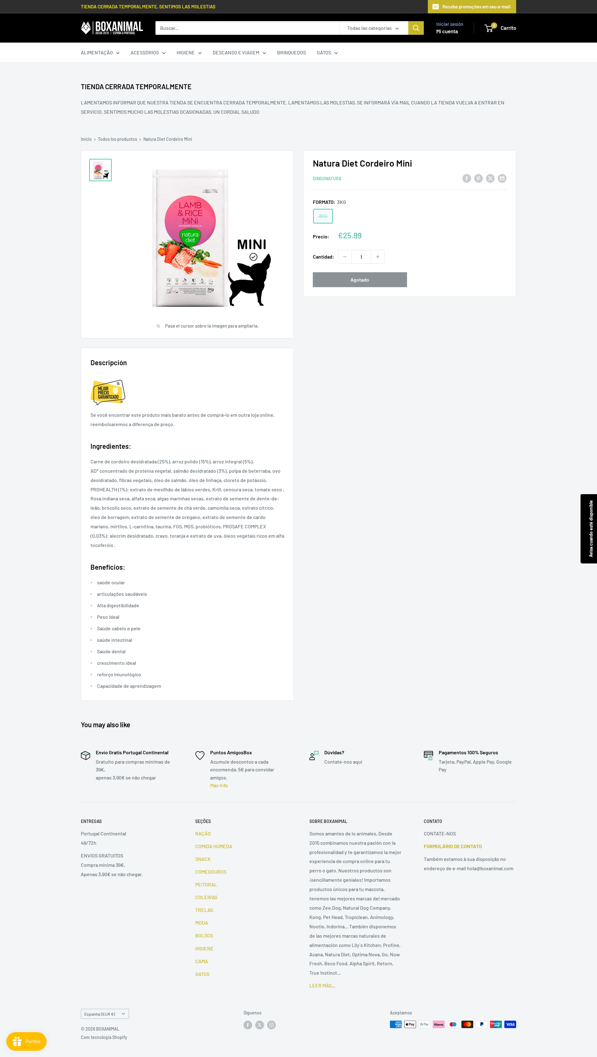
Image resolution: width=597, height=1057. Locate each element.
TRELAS (204, 910)
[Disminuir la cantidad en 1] (344, 256)
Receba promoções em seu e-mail (476, 6)
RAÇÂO (203, 833)
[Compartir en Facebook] (466, 178)
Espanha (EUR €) (99, 1014)
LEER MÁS (320, 985)
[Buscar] (416, 28)
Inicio (86, 139)
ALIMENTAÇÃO (97, 52)
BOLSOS (204, 935)
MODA (201, 923)
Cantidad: (323, 257)
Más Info (219, 785)
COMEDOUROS (210, 872)
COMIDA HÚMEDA (213, 846)
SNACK (203, 859)
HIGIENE (186, 52)
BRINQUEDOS (291, 52)
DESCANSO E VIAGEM (236, 52)
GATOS (324, 52)
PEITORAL (206, 884)
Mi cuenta (447, 31)
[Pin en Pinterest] (478, 178)
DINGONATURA (327, 178)
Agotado (359, 280)
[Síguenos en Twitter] (259, 1025)
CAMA (201, 961)
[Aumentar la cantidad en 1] (377, 256)
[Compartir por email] (502, 178)
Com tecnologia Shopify (104, 1037)
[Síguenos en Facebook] (247, 1025)
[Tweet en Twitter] (490, 178)
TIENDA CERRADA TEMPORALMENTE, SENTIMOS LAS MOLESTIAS (148, 6)
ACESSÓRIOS (145, 52)
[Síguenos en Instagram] (271, 1025)
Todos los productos (117, 139)
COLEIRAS (206, 897)
